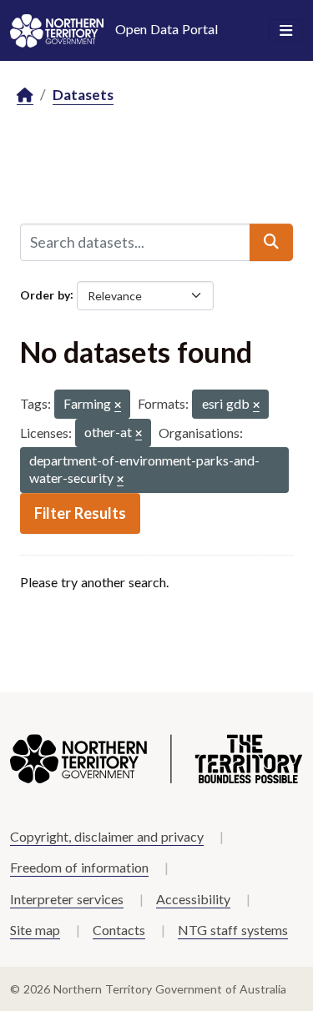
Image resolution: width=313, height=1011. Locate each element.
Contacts (119, 930)
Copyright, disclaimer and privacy (107, 836)
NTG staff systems (233, 930)
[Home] (25, 95)
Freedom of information (79, 867)
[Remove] (117, 406)
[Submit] (271, 242)
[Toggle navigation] (286, 31)
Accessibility (193, 899)
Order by (45, 294)
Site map (35, 930)
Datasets (83, 94)
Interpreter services (67, 899)
